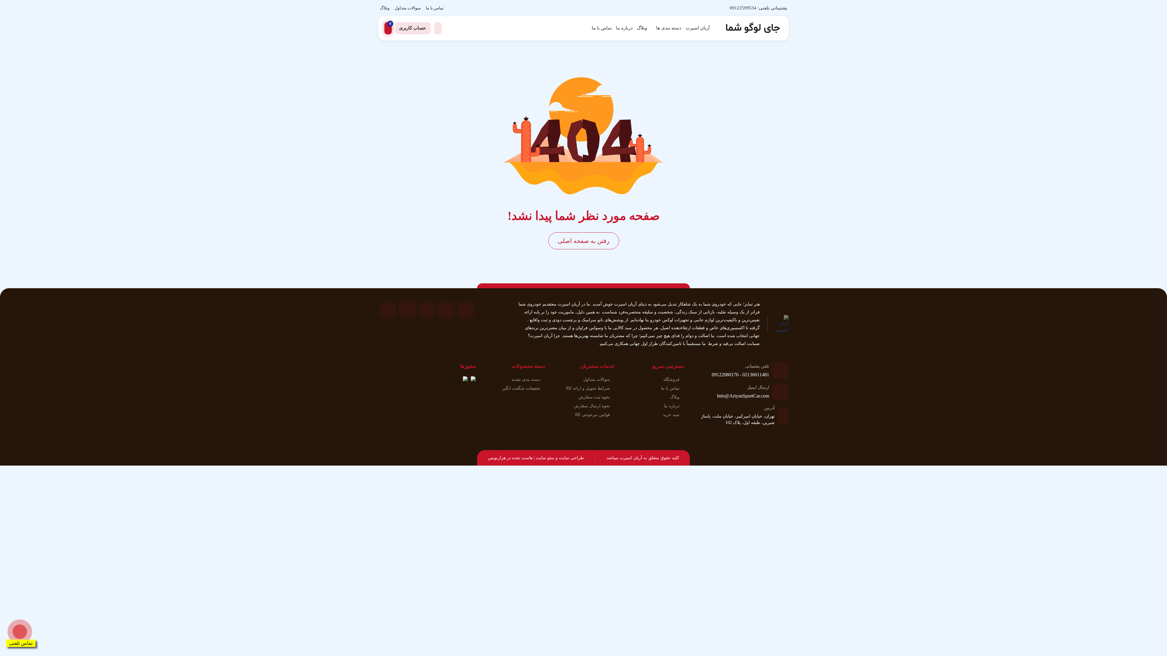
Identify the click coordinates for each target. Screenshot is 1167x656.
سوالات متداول (407, 8)
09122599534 (743, 7)
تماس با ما (435, 8)
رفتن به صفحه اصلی (584, 240)
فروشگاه (671, 379)
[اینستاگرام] (466, 310)
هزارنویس (497, 458)
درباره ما (624, 28)
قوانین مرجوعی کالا (592, 414)
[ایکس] (407, 310)
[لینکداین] (388, 310)
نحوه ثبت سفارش (594, 397)
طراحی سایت (571, 458)
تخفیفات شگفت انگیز (521, 388)
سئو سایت (545, 458)
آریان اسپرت (698, 28)
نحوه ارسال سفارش (592, 406)
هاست (526, 458)
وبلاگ (385, 8)
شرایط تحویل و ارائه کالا (588, 388)
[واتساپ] (427, 310)
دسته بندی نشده (526, 379)
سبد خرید (671, 414)
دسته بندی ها (668, 28)
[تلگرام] (446, 310)
